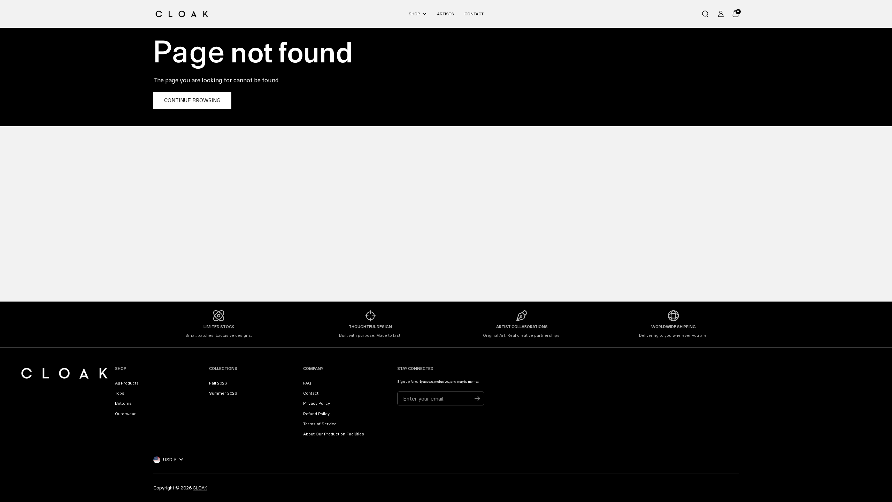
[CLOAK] (181, 13)
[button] (705, 13)
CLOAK (200, 487)
